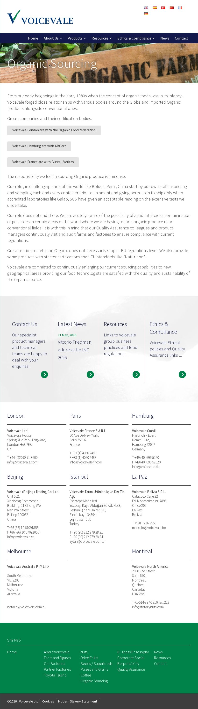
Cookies (48, 701)
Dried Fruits (89, 657)
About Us (51, 38)
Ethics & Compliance (134, 38)
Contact (181, 38)
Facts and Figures (57, 657)
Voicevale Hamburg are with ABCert (39, 146)
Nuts (84, 651)
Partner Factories (57, 669)
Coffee (86, 675)
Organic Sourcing (94, 680)
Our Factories (54, 663)
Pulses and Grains (94, 669)
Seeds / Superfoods (96, 663)
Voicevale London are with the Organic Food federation (54, 130)
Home (33, 38)
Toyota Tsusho (55, 675)
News (164, 38)
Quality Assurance (131, 669)
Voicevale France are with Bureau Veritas (43, 162)
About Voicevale (57, 651)
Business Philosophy (133, 651)
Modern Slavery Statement (77, 701)
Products (75, 38)
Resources (100, 38)
